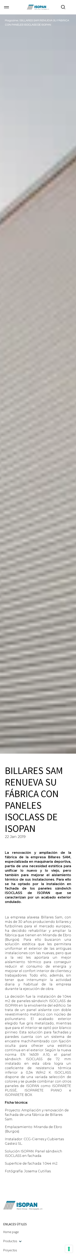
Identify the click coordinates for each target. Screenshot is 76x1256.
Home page (11, 1232)
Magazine (12, 20)
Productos (10, 1241)
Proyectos (10, 1250)
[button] (6, 7)
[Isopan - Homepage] (38, 7)
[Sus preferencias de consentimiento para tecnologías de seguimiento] (69, 1249)
